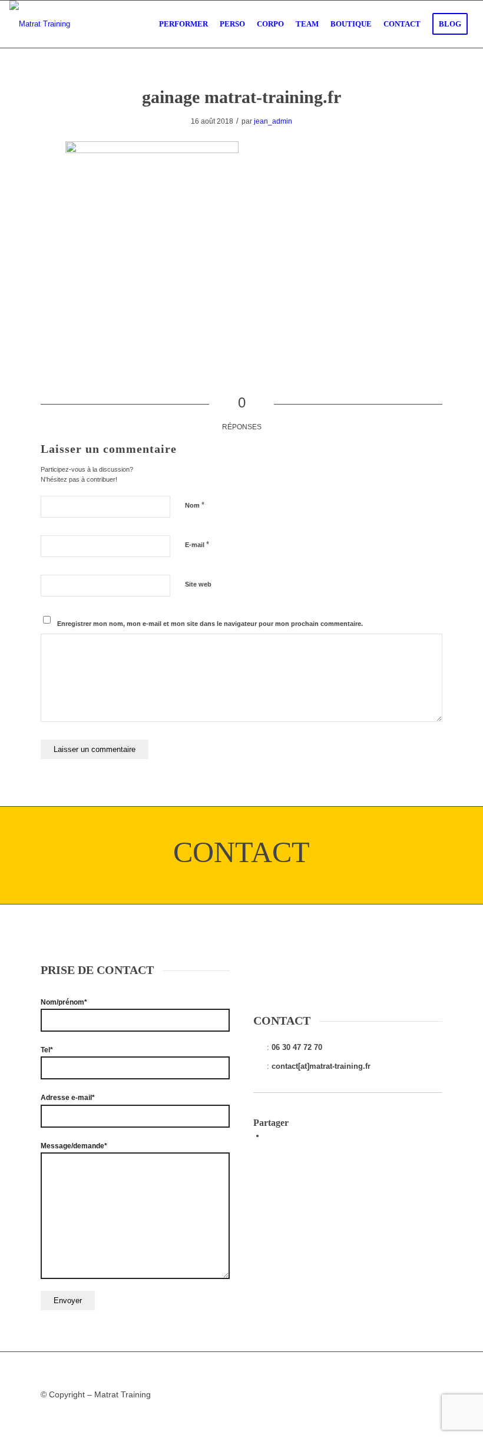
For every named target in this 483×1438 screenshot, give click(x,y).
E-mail (197, 544)
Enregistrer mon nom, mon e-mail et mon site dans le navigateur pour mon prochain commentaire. (210, 623)
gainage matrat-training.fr (241, 97)
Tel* (47, 1050)
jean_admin (273, 121)
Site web (198, 584)
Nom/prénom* (64, 1002)
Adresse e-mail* (68, 1098)
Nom (194, 505)
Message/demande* (74, 1146)
